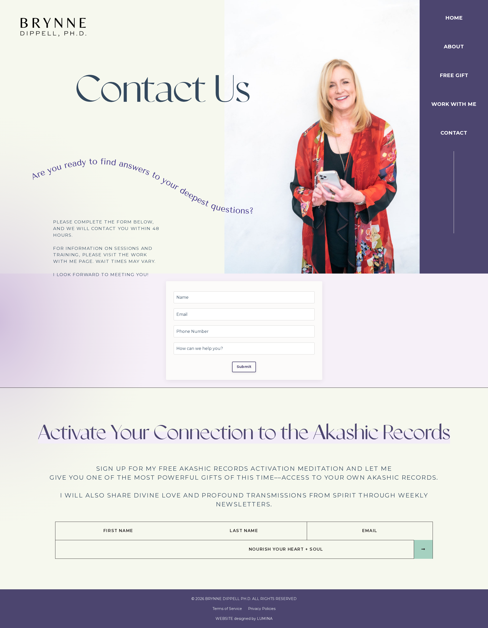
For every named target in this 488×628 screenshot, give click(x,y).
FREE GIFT (454, 75)
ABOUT (454, 46)
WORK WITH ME (453, 104)
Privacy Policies (262, 608)
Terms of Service (227, 608)
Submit (244, 366)
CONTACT (453, 133)
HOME (454, 18)
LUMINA (264, 618)
